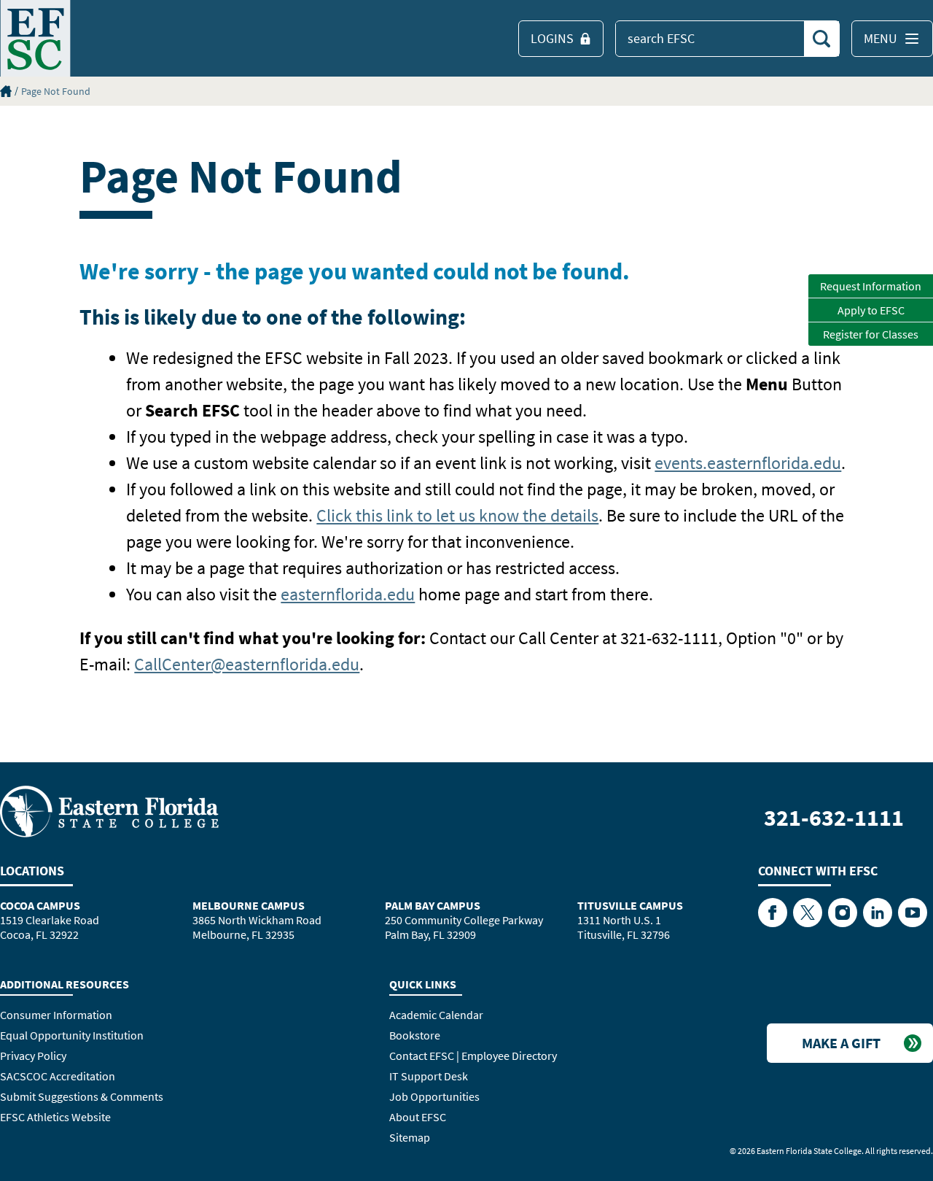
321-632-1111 (834, 817)
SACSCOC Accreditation (57, 1076)
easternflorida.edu (348, 594)
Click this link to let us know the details (457, 515)
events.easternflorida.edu (748, 463)
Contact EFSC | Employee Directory (473, 1055)
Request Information (870, 286)
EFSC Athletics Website (55, 1117)
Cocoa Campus (40, 905)
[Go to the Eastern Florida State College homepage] (109, 810)
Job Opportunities (434, 1096)
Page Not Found (55, 91)
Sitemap (409, 1137)
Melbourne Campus (248, 905)
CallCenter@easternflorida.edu (246, 664)
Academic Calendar (436, 1014)
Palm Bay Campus (432, 905)
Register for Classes (870, 334)
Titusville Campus (630, 905)
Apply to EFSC (871, 310)
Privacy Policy (33, 1055)
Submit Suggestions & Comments (81, 1096)
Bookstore (414, 1035)
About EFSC (417, 1117)
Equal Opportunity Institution (72, 1035)
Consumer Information (56, 1014)
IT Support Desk (428, 1076)
